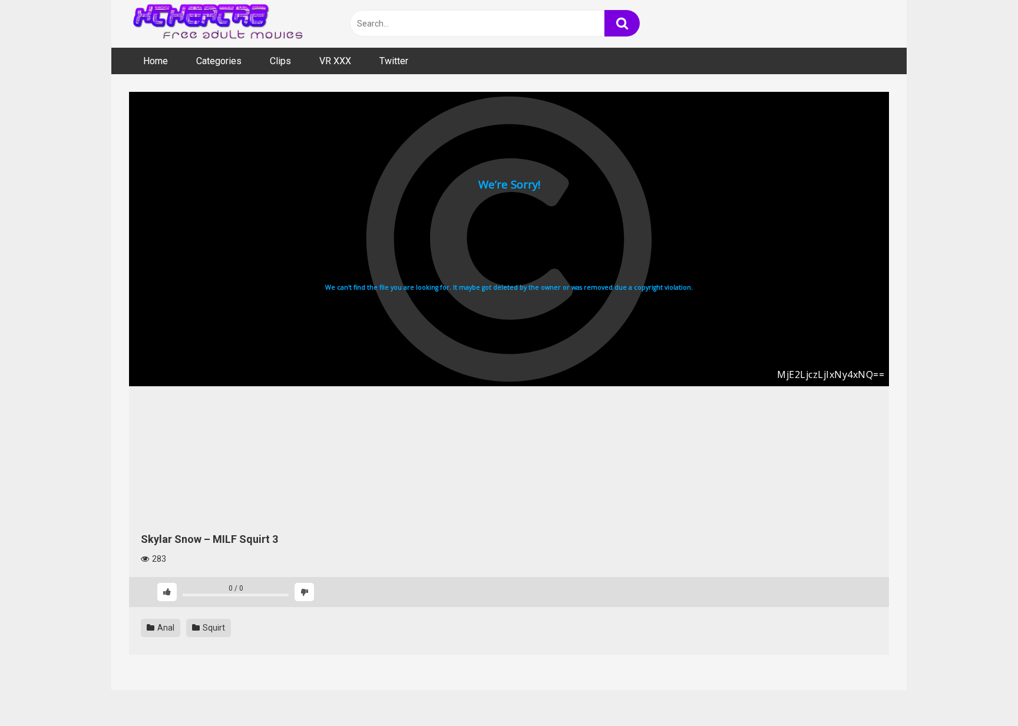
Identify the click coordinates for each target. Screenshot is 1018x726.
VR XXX (335, 61)
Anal (165, 627)
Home (155, 61)
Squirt (213, 627)
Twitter (393, 61)
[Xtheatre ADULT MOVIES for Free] (217, 24)
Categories (219, 61)
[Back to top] (978, 690)
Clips (280, 61)
